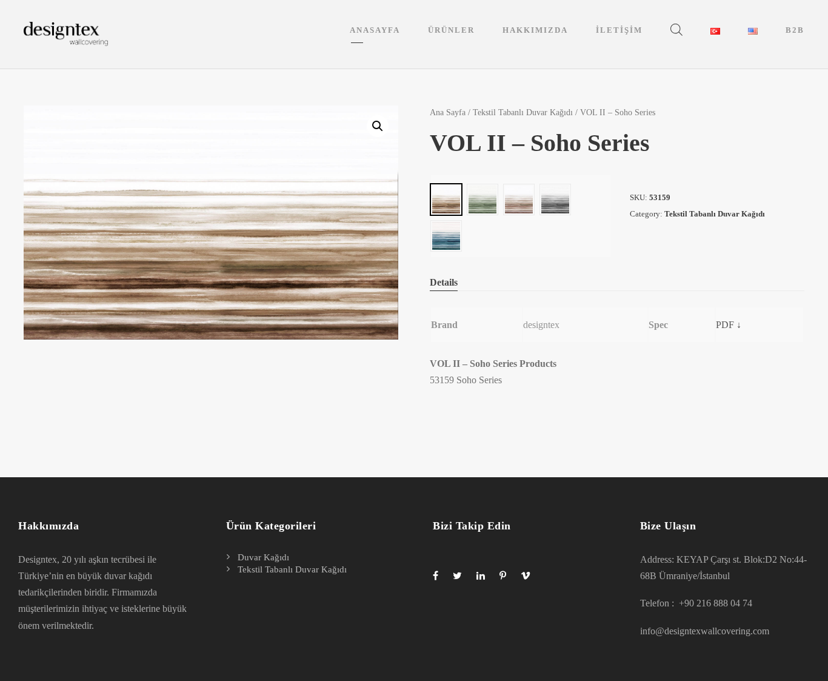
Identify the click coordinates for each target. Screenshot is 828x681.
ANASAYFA (375, 30)
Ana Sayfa (448, 112)
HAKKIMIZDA (535, 30)
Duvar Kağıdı (263, 557)
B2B (795, 30)
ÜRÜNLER (451, 30)
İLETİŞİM (619, 30)
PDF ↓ (728, 325)
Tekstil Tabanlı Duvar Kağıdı (523, 112)
